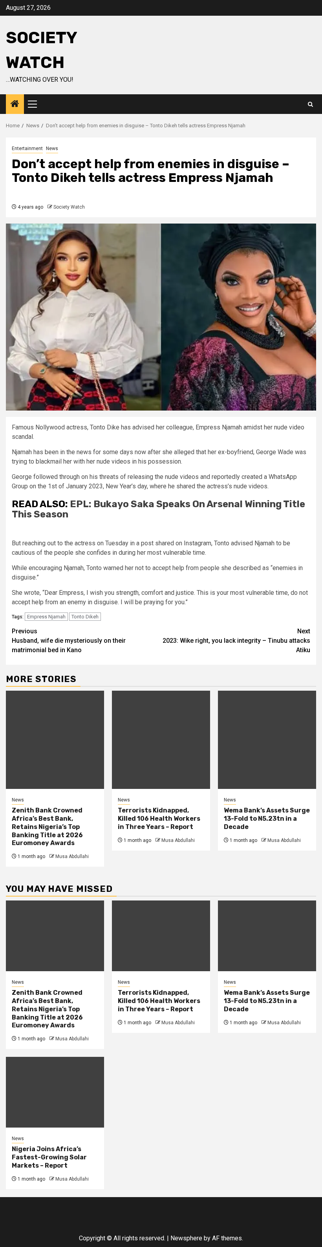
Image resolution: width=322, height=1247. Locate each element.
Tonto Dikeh (85, 617)
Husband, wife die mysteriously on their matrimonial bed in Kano (69, 640)
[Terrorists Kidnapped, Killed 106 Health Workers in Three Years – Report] (161, 740)
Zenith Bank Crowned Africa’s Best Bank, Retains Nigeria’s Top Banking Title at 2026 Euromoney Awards (47, 827)
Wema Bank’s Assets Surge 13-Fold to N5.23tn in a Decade (267, 819)
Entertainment (27, 148)
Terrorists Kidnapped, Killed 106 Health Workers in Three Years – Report (159, 819)
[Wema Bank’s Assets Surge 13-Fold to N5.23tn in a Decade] (267, 740)
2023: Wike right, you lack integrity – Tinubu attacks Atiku (236, 640)
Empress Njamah (46, 617)
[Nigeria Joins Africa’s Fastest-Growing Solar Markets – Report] (55, 1092)
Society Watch (69, 207)
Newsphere (186, 1238)
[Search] (310, 104)
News (52, 148)
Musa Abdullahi (72, 856)
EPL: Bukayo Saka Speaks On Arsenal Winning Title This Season (158, 509)
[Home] (15, 104)
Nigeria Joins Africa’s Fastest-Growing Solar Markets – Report (49, 1157)
